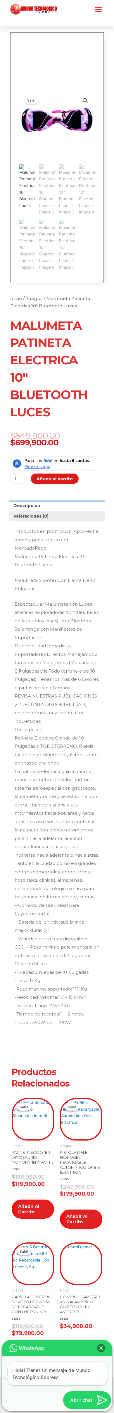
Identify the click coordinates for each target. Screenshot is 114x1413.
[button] (98, 9)
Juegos (34, 298)
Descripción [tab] (26, 505)
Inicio (16, 298)
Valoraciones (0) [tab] (31, 516)
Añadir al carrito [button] (28, 1209)
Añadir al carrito (55, 478)
